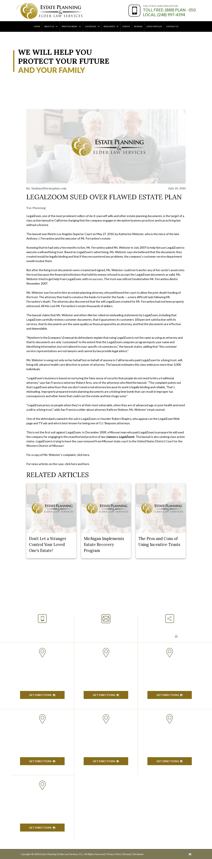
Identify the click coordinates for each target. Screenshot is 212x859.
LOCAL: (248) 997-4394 (164, 14)
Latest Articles (154, 26)
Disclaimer (138, 854)
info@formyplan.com (106, 627)
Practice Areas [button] (69, 26)
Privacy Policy (114, 854)
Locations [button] (90, 26)
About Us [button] (49, 26)
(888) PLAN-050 (38, 627)
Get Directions (40, 694)
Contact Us (172, 26)
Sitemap (127, 854)
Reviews (138, 26)
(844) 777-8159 (42, 635)
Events (126, 26)
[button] (56, 26)
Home (37, 26)
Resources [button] (109, 26)
